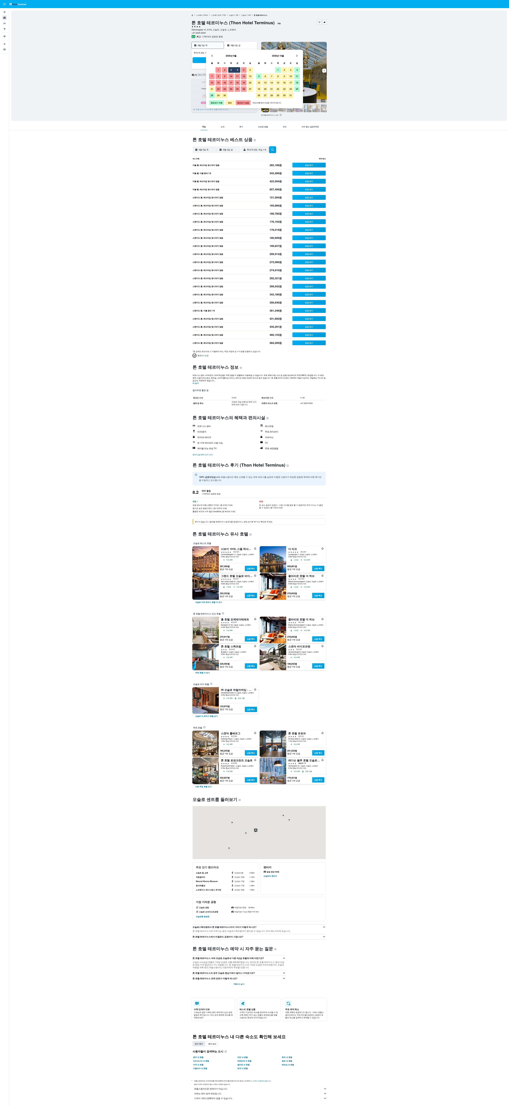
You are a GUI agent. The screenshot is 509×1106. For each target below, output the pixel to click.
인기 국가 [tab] (199, 1043)
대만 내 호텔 (242, 1057)
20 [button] (250, 82)
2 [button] (224, 69)
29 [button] (218, 95)
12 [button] (244, 76)
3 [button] (231, 69)
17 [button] (231, 82)
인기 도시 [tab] (212, 1043)
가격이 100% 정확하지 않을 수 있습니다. (213, 1098)
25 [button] (237, 88)
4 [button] (237, 69)
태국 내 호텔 (242, 1068)
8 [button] (218, 76)
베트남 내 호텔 (288, 1064)
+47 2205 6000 (199, 32)
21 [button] (212, 88)
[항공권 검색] (4, 12)
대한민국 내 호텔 (244, 1061)
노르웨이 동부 (216, 15)
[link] (208, 602)
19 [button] (244, 82)
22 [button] (218, 88)
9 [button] (224, 76)
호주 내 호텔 (198, 1057)
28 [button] (212, 95)
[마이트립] (4, 36)
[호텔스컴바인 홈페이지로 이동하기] (18, 4)
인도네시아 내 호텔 (201, 1061)
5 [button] (243, 69)
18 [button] (237, 82)
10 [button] (231, 76)
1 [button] (218, 69)
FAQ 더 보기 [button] (239, 984)
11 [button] (237, 76)
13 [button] (250, 76)
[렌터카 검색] (4, 23)
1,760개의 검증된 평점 (212, 36)
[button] (4, 4)
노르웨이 (199, 15)
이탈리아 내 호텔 (200, 1068)
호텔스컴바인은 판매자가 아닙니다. (211, 1088)
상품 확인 (251, 568)
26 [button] (244, 88)
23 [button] (224, 88)
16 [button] (224, 82)
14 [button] (212, 82)
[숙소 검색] (4, 17)
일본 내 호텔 (287, 1061)
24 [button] (231, 88)
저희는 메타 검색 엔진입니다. (208, 1093)
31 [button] (290, 95)
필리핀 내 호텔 (243, 1064)
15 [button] (218, 82)
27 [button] (250, 88)
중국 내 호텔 (287, 1057)
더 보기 (196, 383)
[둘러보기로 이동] (4, 29)
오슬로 (231, 15)
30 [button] (224, 95)
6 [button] (250, 69)
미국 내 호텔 (198, 1064)
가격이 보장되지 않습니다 (262, 1081)
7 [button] (212, 76)
